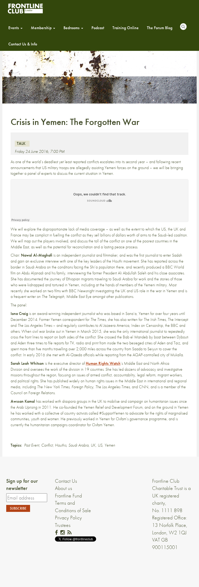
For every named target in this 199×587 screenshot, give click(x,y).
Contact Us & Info (22, 44)
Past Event (31, 445)
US (100, 445)
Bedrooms (72, 27)
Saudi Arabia (78, 445)
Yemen (109, 445)
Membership (42, 27)
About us (63, 488)
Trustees (62, 525)
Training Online (125, 27)
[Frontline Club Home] (25, 8)
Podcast (97, 27)
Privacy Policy (68, 517)
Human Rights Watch (103, 363)
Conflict (47, 445)
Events (14, 27)
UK (93, 445)
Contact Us (66, 481)
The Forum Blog (159, 27)
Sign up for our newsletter (22, 485)
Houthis (60, 445)
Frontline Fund (68, 495)
